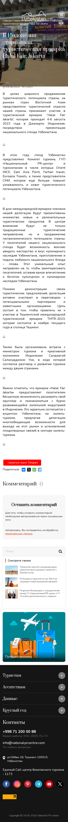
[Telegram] (40, 470)
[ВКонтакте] (23, 470)
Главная (7, 20)
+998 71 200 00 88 (19, 731)
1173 (8, 774)
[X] (29, 470)
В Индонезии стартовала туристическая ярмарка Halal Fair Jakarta (32, 22)
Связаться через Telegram (23, 462)
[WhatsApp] (34, 470)
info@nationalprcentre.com (24, 743)
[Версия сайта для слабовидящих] (61, 23)
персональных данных (19, 533)
